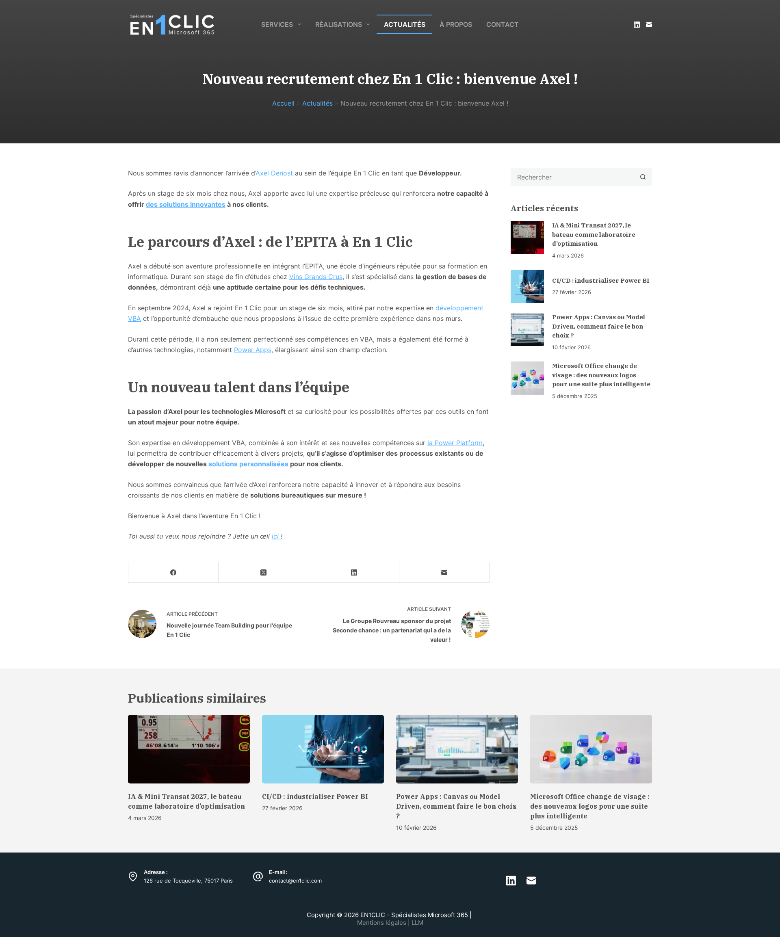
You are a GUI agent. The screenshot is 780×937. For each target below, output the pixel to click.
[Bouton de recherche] (643, 177)
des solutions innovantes (185, 204)
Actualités (317, 103)
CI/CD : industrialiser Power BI (600, 280)
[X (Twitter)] (264, 572)
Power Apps (252, 350)
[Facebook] (173, 572)
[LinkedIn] (637, 25)
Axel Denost (274, 173)
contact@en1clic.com (295, 881)
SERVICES (277, 24)
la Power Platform (455, 443)
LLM (417, 923)
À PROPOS (456, 24)
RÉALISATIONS (338, 24)
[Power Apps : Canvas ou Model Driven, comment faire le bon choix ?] (527, 329)
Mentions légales (382, 923)
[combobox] (572, 177)
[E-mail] (649, 25)
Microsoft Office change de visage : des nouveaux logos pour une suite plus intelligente (601, 375)
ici (276, 536)
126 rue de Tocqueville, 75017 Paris (188, 881)
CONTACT (502, 24)
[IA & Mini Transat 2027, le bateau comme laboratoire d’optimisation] (527, 237)
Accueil (283, 103)
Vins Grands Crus (315, 277)
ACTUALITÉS (404, 24)
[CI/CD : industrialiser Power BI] (527, 286)
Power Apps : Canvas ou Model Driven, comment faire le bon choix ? (598, 326)
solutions (223, 464)
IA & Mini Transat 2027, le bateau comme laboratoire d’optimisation (593, 234)
